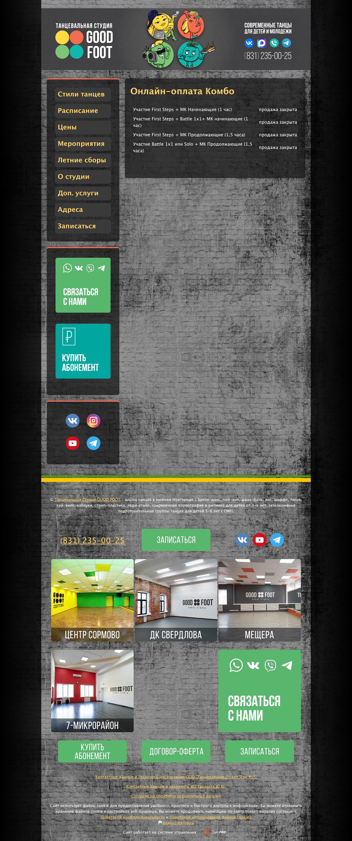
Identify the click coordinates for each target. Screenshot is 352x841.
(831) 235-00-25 (92, 541)
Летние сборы (82, 160)
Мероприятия (81, 144)
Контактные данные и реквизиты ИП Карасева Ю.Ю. (176, 787)
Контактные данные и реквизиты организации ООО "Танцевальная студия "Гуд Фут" (176, 777)
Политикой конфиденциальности (133, 817)
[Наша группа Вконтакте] (72, 426)
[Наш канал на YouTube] (72, 449)
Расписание (78, 111)
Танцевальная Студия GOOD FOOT (87, 500)
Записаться (77, 226)
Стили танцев (81, 94)
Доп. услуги (78, 193)
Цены (67, 127)
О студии (73, 177)
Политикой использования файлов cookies (210, 817)
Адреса (70, 210)
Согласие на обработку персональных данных (176, 796)
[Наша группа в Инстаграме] (93, 426)
